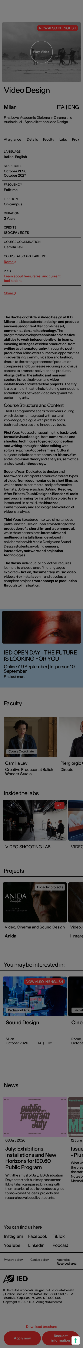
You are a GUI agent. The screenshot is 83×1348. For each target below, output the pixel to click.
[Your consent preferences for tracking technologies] (76, 1340)
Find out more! (41, 696)
